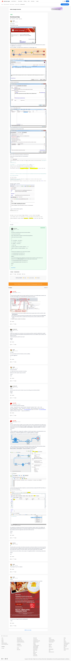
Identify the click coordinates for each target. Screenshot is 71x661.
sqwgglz (13, 20)
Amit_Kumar (15, 228)
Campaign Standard (17, 4)
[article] (28, 308)
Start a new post (34, 284)
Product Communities (6, 4)
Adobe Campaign (12, 4)
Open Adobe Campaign (56, 9)
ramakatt (13, 291)
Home (2, 4)
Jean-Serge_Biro (14, 329)
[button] (65, 4)
